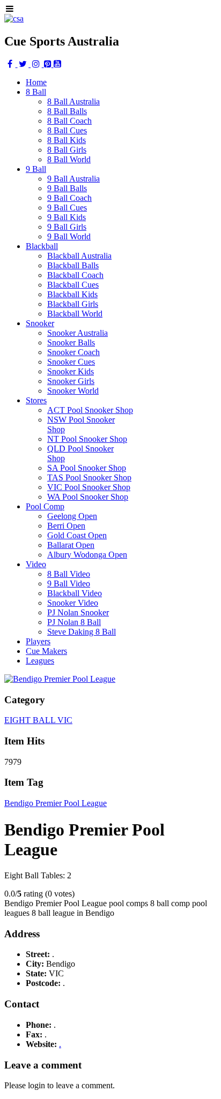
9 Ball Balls (67, 188)
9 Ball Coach (69, 197)
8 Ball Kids (66, 140)
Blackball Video (74, 593)
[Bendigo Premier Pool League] (59, 678)
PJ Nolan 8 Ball (74, 622)
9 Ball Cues (67, 207)
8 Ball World (69, 159)
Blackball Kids (72, 294)
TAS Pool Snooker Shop (89, 477)
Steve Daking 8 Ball (81, 631)
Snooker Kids (70, 371)
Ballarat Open (70, 545)
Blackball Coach (75, 275)
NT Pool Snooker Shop (87, 438)
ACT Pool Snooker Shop (90, 410)
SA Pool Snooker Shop (86, 467)
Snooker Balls (71, 342)
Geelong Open (72, 516)
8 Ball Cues (67, 130)
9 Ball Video (68, 583)
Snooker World (73, 390)
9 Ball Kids (66, 217)
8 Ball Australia (73, 101)
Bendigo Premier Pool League (55, 803)
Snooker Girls (70, 381)
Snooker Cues (71, 361)
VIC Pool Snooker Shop (88, 487)
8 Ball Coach (69, 120)
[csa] (14, 18)
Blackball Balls (73, 265)
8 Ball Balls (67, 111)
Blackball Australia (79, 255)
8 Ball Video (68, 573)
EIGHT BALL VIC (38, 720)
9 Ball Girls (66, 226)
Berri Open (66, 525)
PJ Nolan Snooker (78, 612)
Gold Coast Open (77, 535)
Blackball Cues (73, 284)
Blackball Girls (72, 303)
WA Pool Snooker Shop (87, 496)
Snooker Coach (73, 352)
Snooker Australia (77, 332)
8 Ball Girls (66, 149)
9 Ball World (69, 236)
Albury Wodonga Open (87, 554)
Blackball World (74, 313)
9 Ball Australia (73, 178)
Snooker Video (72, 602)
